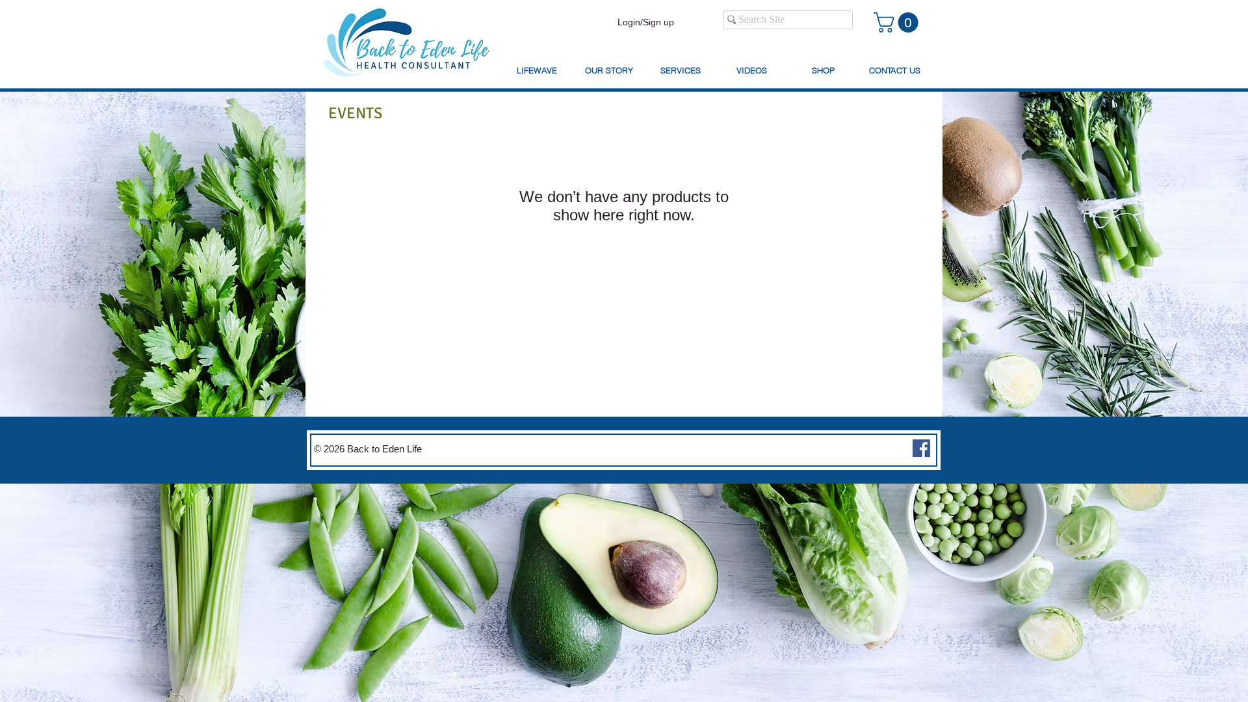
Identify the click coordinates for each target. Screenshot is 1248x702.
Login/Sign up (646, 22)
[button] (898, 22)
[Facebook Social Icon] (921, 448)
